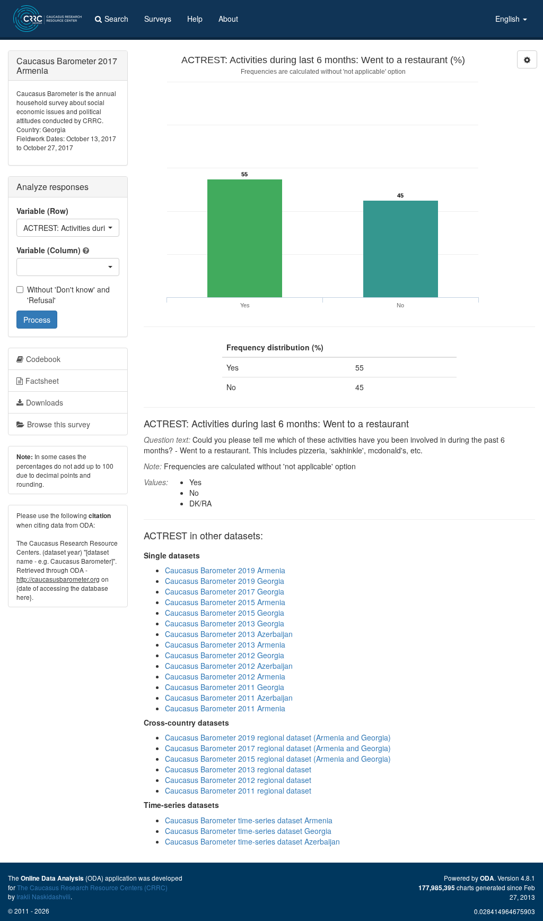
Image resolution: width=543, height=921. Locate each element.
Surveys (157, 18)
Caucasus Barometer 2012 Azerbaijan (229, 665)
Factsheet (42, 380)
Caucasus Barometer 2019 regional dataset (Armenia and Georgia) (278, 737)
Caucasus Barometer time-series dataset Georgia (248, 830)
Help (195, 18)
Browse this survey (58, 424)
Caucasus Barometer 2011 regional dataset (238, 790)
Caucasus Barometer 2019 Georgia (224, 580)
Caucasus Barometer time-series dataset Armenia (248, 820)
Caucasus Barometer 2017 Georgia (224, 591)
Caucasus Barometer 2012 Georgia (224, 655)
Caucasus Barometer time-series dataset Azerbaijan (252, 841)
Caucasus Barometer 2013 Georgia (224, 623)
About (228, 18)
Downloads (44, 402)
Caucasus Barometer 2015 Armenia (225, 602)
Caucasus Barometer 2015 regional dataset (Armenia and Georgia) (278, 758)
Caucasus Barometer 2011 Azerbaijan (229, 697)
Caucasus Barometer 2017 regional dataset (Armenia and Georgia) (278, 748)
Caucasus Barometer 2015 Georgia (224, 612)
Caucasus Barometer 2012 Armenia (225, 676)
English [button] (508, 18)
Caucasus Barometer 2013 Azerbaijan (229, 634)
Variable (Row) (42, 210)
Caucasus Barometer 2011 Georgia (224, 687)
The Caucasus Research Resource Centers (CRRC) (92, 887)
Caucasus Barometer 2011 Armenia (225, 708)
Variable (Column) (48, 250)
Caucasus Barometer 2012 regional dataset (238, 779)
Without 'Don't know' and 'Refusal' (68, 294)
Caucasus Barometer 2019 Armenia (225, 570)
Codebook (43, 359)
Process (36, 319)
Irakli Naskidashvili (43, 896)
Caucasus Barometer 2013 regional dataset (238, 769)
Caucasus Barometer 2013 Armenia (225, 644)
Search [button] (116, 18)
